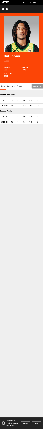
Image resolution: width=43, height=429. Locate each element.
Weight (25, 67)
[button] (39, 2)
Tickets (25, 2)
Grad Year (8, 73)
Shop (34, 2)
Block (37, 423)
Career (19, 86)
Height (7, 67)
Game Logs (11, 86)
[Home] (10, 2)
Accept (25, 423)
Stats (3, 86)
